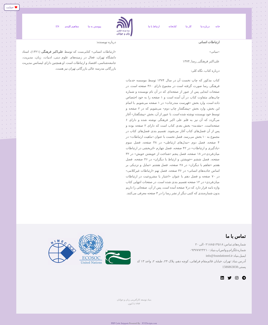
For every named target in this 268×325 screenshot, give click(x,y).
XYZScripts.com (149, 323)
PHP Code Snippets (120, 323)
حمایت (10, 7)
